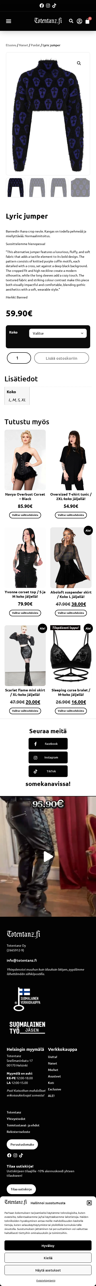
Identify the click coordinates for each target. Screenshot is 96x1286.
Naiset (23, 45)
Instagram (51, 757)
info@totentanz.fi (22, 960)
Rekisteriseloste (18, 1132)
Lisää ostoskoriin (61, 358)
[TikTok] (35, 771)
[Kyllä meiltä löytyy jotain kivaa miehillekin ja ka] (48, 856)
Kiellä (48, 1258)
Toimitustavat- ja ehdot (23, 1125)
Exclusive (54, 1089)
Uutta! (52, 1057)
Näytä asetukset (48, 1270)
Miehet (53, 1070)
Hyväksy (48, 1245)
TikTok (51, 771)
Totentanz (14, 1112)
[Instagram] (48, 5)
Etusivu (11, 45)
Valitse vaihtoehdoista (25, 515)
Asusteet (54, 1076)
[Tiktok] (54, 5)
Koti (51, 1083)
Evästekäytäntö (45, 1280)
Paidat (35, 45)
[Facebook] (41, 5)
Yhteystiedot (16, 1119)
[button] (89, 1203)
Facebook (51, 744)
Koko (13, 332)
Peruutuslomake (22, 1144)
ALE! (51, 1096)
